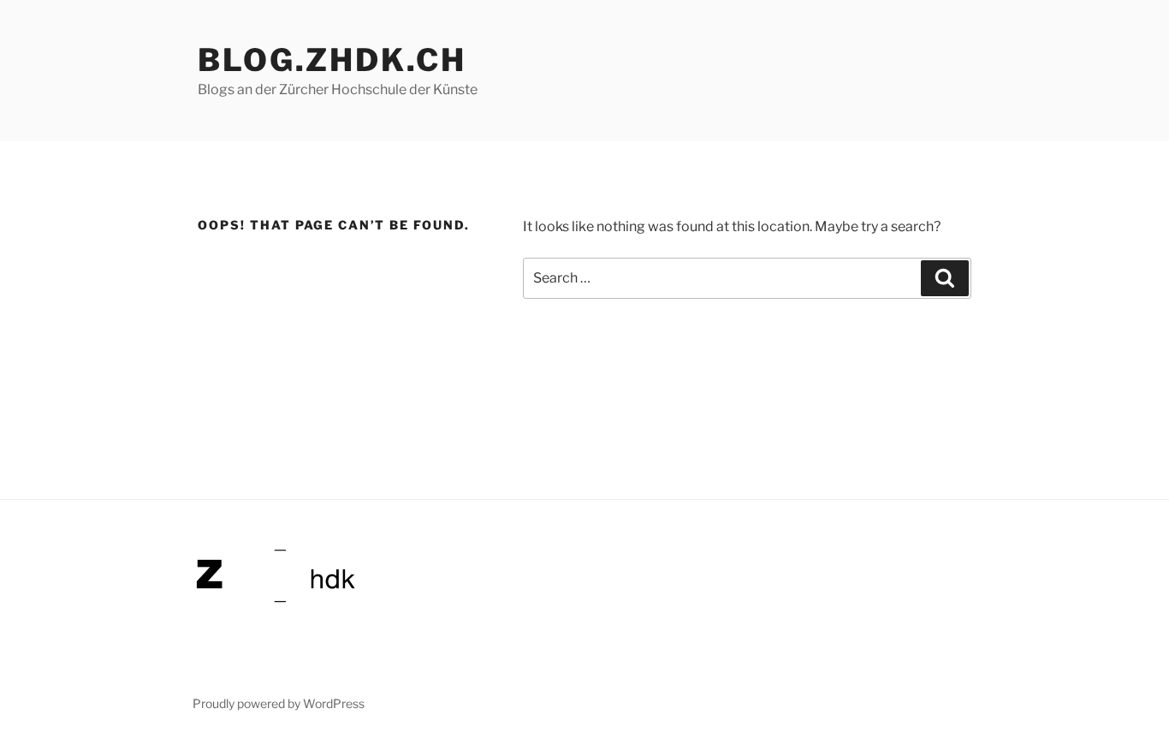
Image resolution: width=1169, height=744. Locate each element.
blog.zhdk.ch (332, 60)
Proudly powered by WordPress (279, 703)
